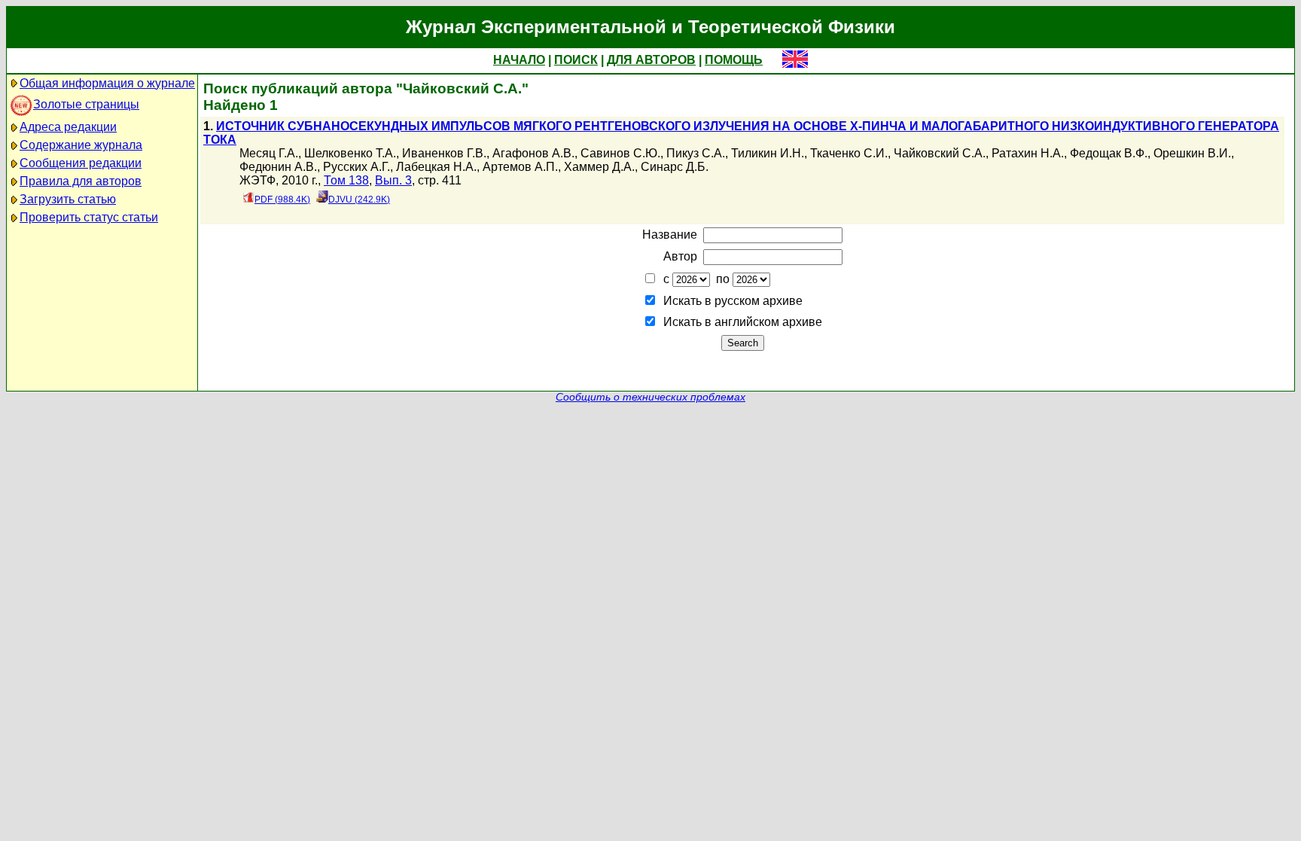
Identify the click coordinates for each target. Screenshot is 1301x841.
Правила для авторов (81, 181)
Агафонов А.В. (533, 153)
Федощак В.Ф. (1108, 153)
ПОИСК (576, 59)
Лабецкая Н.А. (436, 166)
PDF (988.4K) (282, 199)
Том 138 (346, 180)
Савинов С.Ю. (620, 153)
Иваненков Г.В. (444, 153)
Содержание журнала (81, 145)
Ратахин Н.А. (1028, 153)
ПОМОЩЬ (734, 59)
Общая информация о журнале (107, 83)
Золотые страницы (86, 104)
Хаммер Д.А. (599, 166)
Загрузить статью (68, 199)
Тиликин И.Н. (767, 153)
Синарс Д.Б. (674, 166)
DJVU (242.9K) (359, 199)
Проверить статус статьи (89, 217)
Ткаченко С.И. (849, 153)
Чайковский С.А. (940, 153)
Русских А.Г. (356, 166)
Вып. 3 (393, 180)
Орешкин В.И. (1192, 153)
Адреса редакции (68, 126)
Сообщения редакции (81, 163)
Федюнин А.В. (278, 166)
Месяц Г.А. (268, 153)
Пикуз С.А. (695, 153)
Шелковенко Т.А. (350, 153)
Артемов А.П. (520, 166)
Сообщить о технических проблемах (650, 397)
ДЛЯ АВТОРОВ (651, 59)
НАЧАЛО (519, 59)
